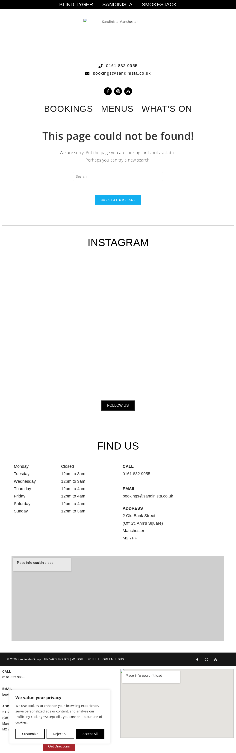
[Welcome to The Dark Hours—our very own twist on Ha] (118, 300)
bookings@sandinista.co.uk (148, 496)
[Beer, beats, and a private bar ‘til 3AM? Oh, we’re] (72, 321)
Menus (117, 109)
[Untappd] (215, 659)
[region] (60, 717)
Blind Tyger (76, 4)
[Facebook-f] (108, 91)
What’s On (167, 109)
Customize (30, 734)
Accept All (90, 734)
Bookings (68, 109)
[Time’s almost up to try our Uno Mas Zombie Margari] (209, 309)
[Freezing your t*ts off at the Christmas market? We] (26, 292)
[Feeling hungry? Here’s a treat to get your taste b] (164, 324)
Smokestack (159, 4)
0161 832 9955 (136, 473)
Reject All (60, 734)
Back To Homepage (118, 200)
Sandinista (117, 4)
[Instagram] (118, 91)
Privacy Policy (56, 659)
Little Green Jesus (108, 659)
